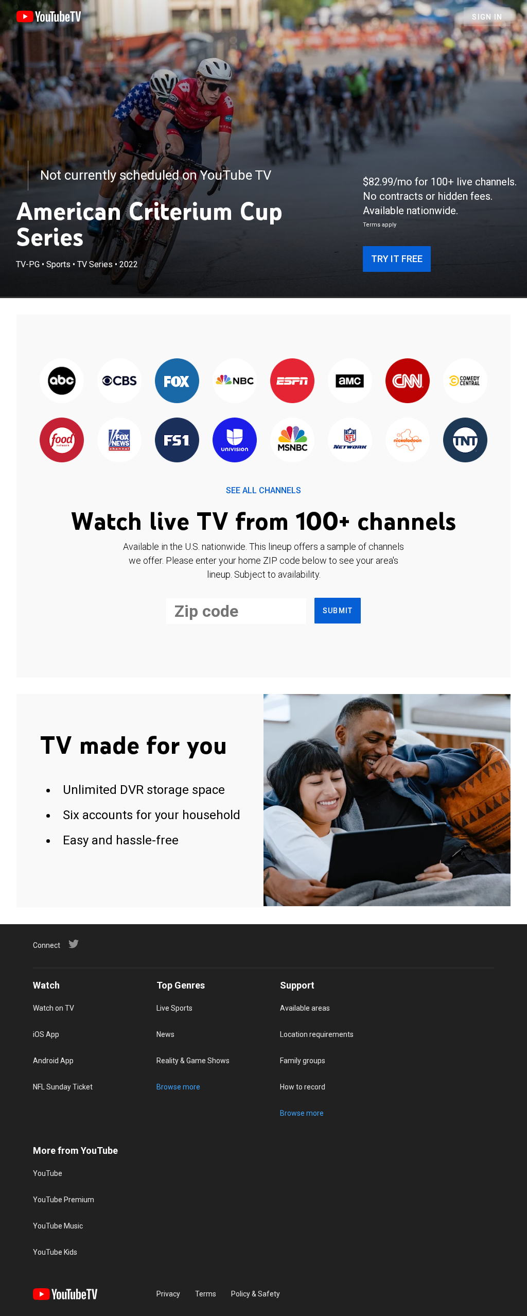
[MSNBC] (292, 440)
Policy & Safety (255, 1294)
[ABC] (62, 381)
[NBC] (235, 381)
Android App (53, 1061)
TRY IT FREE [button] (397, 258)
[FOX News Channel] (119, 440)
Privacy (168, 1294)
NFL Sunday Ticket (63, 1087)
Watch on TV (53, 1008)
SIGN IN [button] (487, 17)
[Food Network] (62, 440)
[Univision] (235, 440)
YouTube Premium (63, 1200)
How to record (302, 1087)
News (165, 1034)
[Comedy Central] (465, 381)
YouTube (47, 1173)
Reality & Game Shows (193, 1061)
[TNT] (465, 440)
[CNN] (407, 381)
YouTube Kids (55, 1252)
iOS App (46, 1034)
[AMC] (350, 381)
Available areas (305, 1008)
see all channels (263, 490)
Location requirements (317, 1034)
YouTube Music (58, 1226)
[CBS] (119, 381)
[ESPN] (292, 381)
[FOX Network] (177, 381)
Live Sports (174, 1008)
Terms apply (379, 224)
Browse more (178, 1087)
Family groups (302, 1061)
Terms (205, 1294)
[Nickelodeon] (407, 440)
